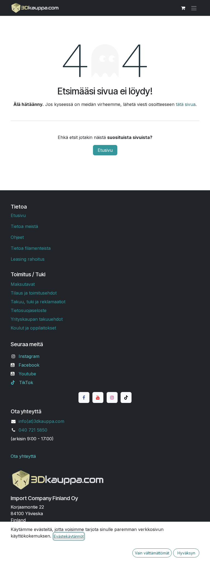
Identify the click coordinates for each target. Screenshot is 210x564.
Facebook (29, 365)
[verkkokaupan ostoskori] (182, 7)
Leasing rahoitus (28, 259)
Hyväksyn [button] (186, 553)
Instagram (29, 356)
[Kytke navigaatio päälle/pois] (193, 8)
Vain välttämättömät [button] (152, 553)
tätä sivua (186, 104)
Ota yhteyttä (23, 456)
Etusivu (105, 150)
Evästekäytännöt (69, 536)
